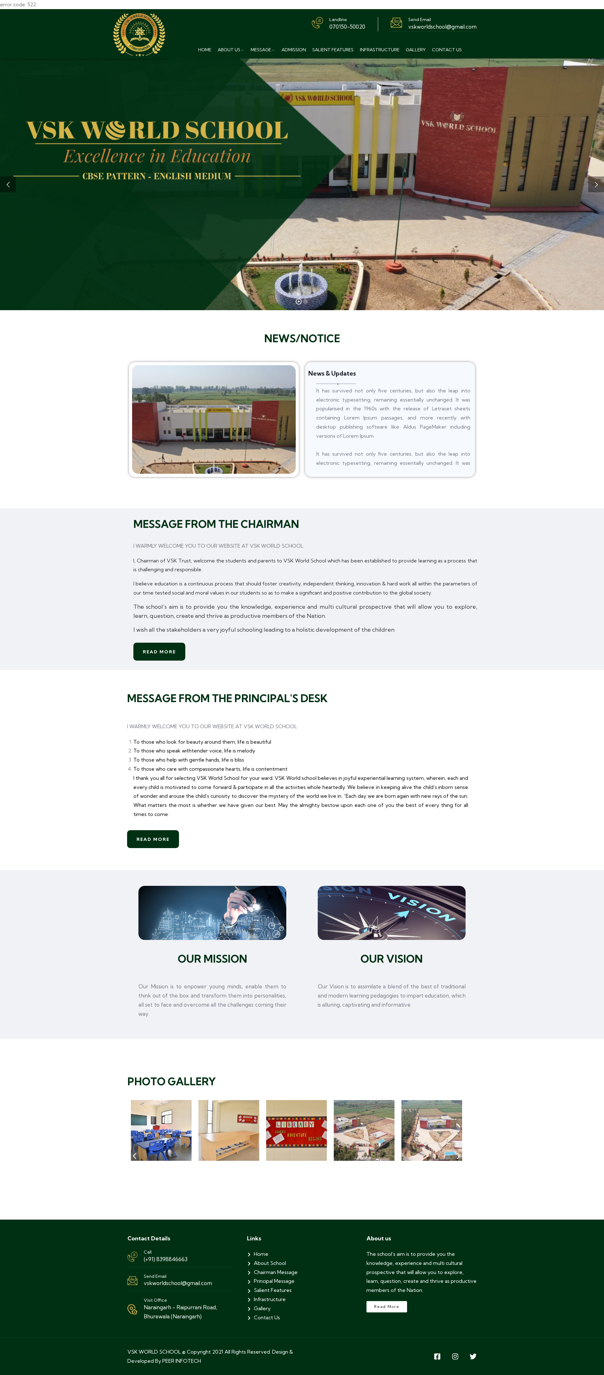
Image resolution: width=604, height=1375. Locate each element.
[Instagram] (455, 1356)
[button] (134, 1156)
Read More (159, 652)
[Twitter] (473, 1356)
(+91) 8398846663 (165, 1259)
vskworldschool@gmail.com (178, 1283)
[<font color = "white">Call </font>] (132, 1257)
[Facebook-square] (437, 1356)
